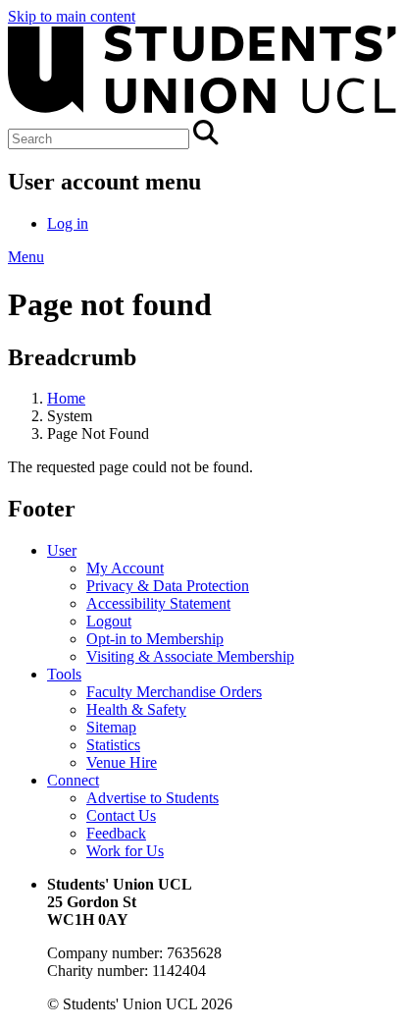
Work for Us (125, 850)
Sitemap (111, 727)
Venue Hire (121, 762)
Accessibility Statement (158, 603)
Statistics (113, 744)
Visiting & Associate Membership (190, 656)
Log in (67, 223)
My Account (125, 568)
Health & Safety (136, 709)
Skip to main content (71, 16)
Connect (73, 780)
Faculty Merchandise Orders (174, 691)
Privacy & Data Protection (167, 585)
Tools (64, 674)
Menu (26, 256)
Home (66, 398)
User (61, 550)
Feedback (116, 833)
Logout (108, 621)
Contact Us (121, 815)
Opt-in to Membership (155, 638)
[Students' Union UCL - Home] (202, 110)
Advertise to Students (152, 797)
